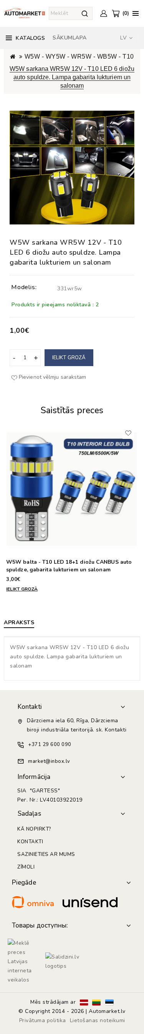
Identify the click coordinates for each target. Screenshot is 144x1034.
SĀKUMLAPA (70, 37)
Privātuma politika (42, 1020)
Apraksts (19, 622)
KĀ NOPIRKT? (34, 829)
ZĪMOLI (26, 867)
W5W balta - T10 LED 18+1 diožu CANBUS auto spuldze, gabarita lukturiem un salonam (69, 565)
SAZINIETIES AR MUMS (46, 854)
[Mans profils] (103, 13)
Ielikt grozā (69, 357)
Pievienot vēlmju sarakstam (52, 377)
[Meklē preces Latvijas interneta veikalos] (24, 962)
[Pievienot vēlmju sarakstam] (128, 433)
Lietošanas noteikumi (97, 1020)
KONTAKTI (30, 841)
